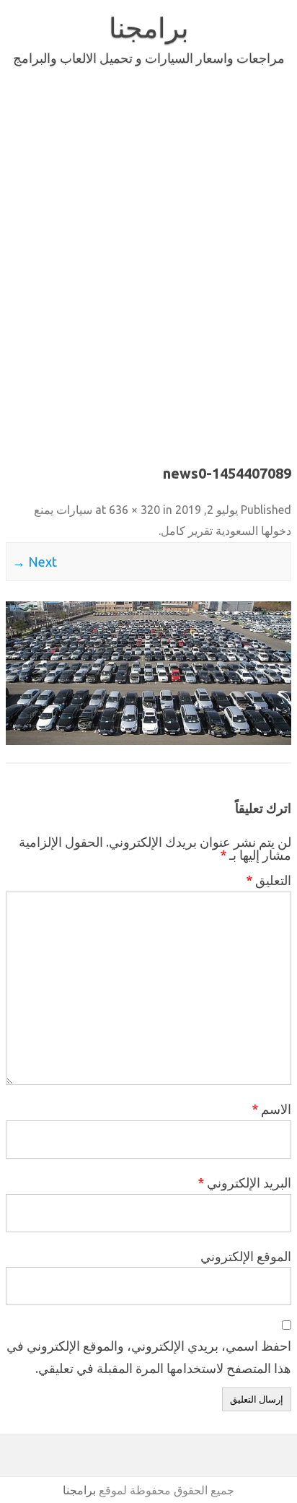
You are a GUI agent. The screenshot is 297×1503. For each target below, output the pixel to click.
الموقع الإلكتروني (245, 1256)
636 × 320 (134, 509)
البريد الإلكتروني (244, 1182)
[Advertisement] (148, 262)
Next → (34, 561)
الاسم (271, 1109)
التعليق (268, 880)
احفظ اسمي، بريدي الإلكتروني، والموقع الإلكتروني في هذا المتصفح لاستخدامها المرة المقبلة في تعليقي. (148, 1356)
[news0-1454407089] (148, 673)
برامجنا (149, 27)
